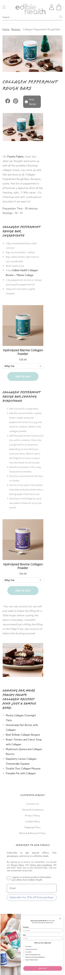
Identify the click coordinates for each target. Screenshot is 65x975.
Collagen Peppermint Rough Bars (41, 29)
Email (24, 935)
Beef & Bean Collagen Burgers (23, 734)
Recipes (15, 29)
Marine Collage (25, 275)
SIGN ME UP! (42, 968)
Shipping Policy (32, 827)
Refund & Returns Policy (32, 833)
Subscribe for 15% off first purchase (32, 897)
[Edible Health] (31, 7)
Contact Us (32, 804)
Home (5, 29)
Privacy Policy (32, 815)
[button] (58, 7)
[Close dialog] (60, 918)
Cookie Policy (32, 821)
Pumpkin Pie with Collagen (21, 773)
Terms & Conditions (33, 810)
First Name (25, 927)
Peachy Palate (15, 156)
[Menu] (4, 7)
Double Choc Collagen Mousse (23, 768)
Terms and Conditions (41, 865)
